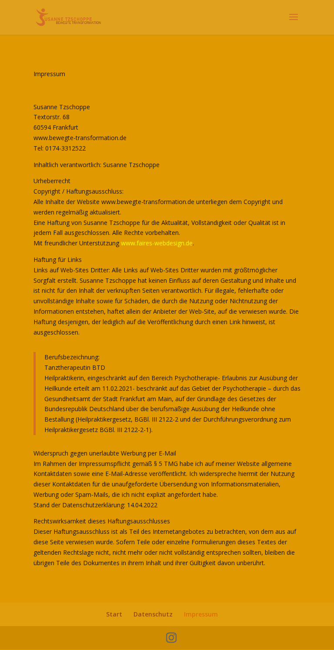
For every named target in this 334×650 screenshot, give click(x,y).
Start (114, 614)
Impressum (201, 614)
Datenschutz (153, 614)
